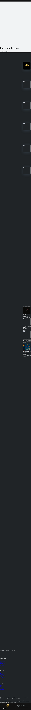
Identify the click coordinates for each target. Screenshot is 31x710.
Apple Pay (2, 663)
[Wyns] (26, 173)
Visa (1, 662)
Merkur (1, 673)
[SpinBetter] (26, 108)
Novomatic (2, 674)
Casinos (2, 686)
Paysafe (2, 665)
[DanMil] (7, 706)
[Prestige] (26, 69)
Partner (1, 688)
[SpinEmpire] (26, 88)
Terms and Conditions (23, 706)
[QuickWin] (26, 151)
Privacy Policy (21, 705)
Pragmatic (2, 677)
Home (4, 708)
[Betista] (26, 129)
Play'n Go (2, 676)
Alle (1, 685)
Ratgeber (2, 689)
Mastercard (2, 661)
